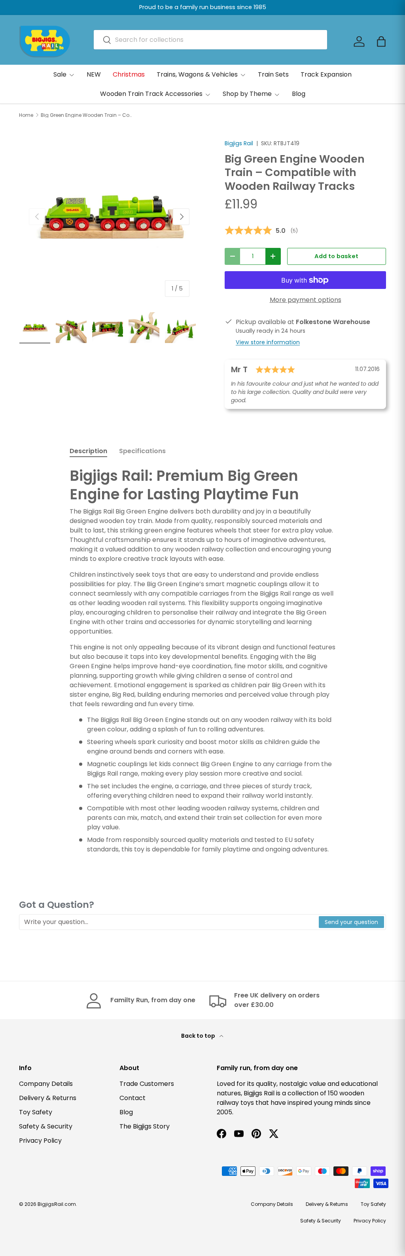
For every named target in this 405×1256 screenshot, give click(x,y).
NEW (94, 74)
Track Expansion (326, 74)
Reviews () (261, 230)
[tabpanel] (202, 660)
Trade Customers (146, 1083)
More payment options (305, 299)
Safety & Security (45, 1126)
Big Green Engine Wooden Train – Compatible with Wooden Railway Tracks (88, 115)
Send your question (351, 922)
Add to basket (336, 256)
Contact (132, 1097)
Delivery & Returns (47, 1097)
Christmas (129, 74)
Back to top (198, 1036)
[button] (381, 41)
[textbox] (169, 922)
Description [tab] (88, 451)
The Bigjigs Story (144, 1126)
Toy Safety (35, 1112)
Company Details (46, 1083)
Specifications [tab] (142, 451)
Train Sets (273, 74)
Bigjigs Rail (239, 143)
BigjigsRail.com (57, 1204)
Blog (298, 93)
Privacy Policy (40, 1140)
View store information (268, 342)
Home (26, 115)
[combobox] (210, 39)
